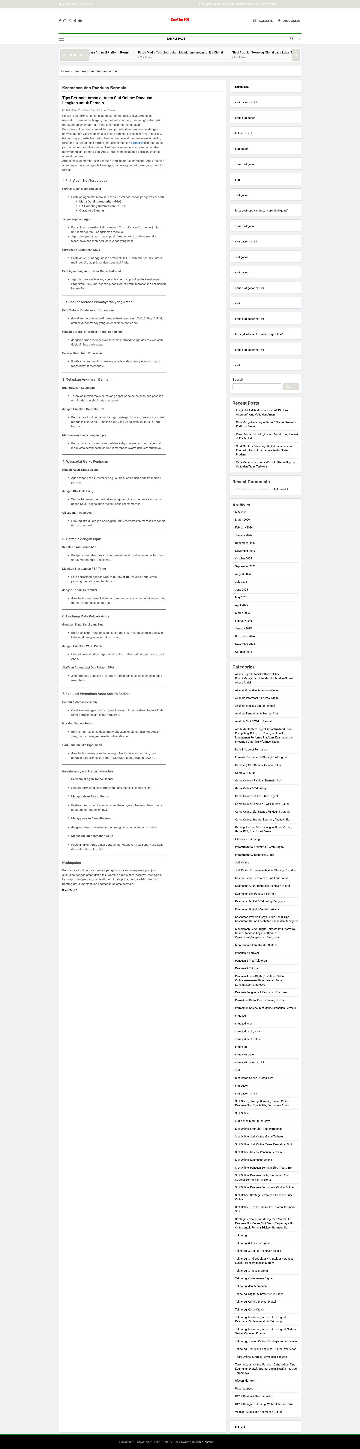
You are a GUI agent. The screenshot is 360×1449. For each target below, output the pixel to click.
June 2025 (241, 589)
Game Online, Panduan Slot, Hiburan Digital (262, 804)
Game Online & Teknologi (251, 788)
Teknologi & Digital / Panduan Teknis (258, 1251)
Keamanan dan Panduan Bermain (255, 893)
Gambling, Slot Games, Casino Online (258, 765)
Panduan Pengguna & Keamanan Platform (261, 992)
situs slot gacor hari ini (249, 288)
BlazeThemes (204, 1441)
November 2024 (245, 644)
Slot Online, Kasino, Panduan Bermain (258, 1152)
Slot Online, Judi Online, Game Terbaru (259, 1136)
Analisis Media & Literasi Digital (255, 706)
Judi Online (242, 862)
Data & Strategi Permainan (251, 749)
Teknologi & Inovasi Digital (251, 1270)
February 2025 (244, 621)
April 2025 (241, 605)
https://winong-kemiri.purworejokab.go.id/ (261, 210)
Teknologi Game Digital (249, 1309)
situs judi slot (243, 1023)
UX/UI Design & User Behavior (253, 1396)
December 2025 (245, 543)
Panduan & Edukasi (247, 953)
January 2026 (243, 535)
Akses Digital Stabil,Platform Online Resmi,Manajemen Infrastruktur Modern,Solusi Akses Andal (264, 678)
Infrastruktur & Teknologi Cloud (254, 855)
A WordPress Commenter (251, 489)
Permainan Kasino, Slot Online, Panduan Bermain (265, 1008)
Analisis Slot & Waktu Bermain (254, 721)
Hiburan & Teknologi (247, 839)
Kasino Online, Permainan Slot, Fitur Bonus (261, 878)
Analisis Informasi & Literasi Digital (257, 698)
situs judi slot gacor (247, 1031)
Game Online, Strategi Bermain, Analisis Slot (262, 819)
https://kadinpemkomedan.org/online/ (259, 334)
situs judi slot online (248, 1039)
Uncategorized (244, 1388)
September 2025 (245, 566)
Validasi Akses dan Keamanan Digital (258, 1412)
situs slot (241, 1047)
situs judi (241, 1015)
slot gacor (241, 149)
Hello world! (280, 489)
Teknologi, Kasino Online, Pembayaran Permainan (266, 1341)
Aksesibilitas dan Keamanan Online (257, 690)
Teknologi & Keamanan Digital (254, 1278)
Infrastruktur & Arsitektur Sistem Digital (259, 847)
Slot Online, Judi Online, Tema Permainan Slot (263, 1144)
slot (237, 179)
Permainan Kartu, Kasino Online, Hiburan (260, 1000)
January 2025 (243, 628)
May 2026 (241, 512)
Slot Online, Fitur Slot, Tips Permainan (258, 1129)
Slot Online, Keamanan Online (253, 1159)
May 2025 (241, 597)
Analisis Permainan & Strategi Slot (256, 713)
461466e (71, 110)
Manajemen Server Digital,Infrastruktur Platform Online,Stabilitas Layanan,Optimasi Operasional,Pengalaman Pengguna (265, 933)
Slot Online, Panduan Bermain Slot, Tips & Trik (263, 1167)
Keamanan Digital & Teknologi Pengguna (260, 901)
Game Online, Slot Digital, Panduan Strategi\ (262, 811)
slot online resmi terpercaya (252, 1121)
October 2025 (243, 558)
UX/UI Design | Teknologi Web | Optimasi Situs (264, 1404)
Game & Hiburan (245, 773)
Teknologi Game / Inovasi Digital (255, 1301)
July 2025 (241, 581)
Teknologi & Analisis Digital (252, 1243)
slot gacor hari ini (246, 102)
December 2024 (245, 636)
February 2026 (244, 527)
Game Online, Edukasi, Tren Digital (256, 796)
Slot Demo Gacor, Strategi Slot (254, 1078)
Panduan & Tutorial (247, 968)
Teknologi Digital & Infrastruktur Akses (259, 1294)
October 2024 (243, 651)
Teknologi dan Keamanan (251, 1286)
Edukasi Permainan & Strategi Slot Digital (261, 757)
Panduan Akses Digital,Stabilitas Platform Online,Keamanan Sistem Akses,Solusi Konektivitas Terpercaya (261, 980)
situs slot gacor (245, 118)
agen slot (137, 143)
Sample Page (175, 38)
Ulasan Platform (245, 1380)
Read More (68, 890)
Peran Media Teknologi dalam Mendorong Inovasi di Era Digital (139, 52)
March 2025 (242, 613)
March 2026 (242, 519)
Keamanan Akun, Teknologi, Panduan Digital (262, 885)
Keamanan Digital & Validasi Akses (257, 909)
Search (237, 380)
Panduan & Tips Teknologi (251, 960)
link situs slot (243, 133)
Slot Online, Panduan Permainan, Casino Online (264, 1187)
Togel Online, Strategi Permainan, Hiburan (261, 1357)
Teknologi (241, 1235)
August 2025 (243, 574)
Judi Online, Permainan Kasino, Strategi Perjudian (265, 870)
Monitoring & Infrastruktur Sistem (256, 945)
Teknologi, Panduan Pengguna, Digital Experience (265, 1349)
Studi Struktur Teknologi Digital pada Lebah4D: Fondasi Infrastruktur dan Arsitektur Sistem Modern (214, 4)
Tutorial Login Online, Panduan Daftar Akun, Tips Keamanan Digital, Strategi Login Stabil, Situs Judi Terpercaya (266, 1369)
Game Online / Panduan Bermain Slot (258, 780)
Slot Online (242, 1113)
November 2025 (245, 551)
